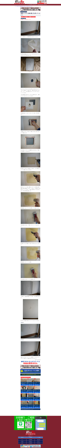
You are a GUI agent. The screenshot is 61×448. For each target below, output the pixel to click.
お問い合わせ (45, 4)
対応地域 (34, 4)
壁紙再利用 (22, 437)
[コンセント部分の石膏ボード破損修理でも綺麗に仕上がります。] (24, 389)
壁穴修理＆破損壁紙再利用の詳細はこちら (30, 374)
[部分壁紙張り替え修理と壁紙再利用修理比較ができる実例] (30, 389)
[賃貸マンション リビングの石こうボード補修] (37, 404)
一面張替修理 (30, 437)
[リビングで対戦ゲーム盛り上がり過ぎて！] (37, 381)
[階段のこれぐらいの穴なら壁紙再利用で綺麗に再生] (30, 381)
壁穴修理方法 (30, 441)
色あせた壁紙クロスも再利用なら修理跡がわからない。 (23, 398)
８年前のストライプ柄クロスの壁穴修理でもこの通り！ (36, 390)
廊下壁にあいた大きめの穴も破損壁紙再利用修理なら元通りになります (23, 383)
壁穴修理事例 (30, 4)
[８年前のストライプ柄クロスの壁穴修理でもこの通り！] (37, 389)
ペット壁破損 (38, 437)
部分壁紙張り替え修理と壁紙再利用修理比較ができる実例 (30, 390)
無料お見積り (41, 4)
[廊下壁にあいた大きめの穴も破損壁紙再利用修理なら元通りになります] (24, 381)
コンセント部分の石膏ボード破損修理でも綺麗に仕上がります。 (23, 390)
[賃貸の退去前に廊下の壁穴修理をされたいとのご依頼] (24, 404)
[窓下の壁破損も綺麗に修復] (30, 404)
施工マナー (36, 4)
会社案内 (39, 4)
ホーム (28, 4)
